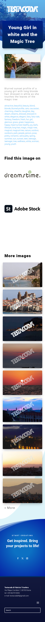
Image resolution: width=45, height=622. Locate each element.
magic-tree (32, 127)
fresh (23, 119)
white (28, 141)
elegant (22, 116)
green (21, 122)
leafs (35, 125)
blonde (7, 108)
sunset (20, 138)
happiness (29, 122)
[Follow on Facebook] (18, 558)
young (7, 144)
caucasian (34, 108)
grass (15, 122)
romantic (14, 136)
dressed (22, 114)
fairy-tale (35, 116)
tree (15, 141)
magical (8, 130)
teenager (8, 141)
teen (26, 138)
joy (31, 125)
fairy (29, 116)
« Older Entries (16, 507)
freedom (16, 119)
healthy (26, 125)
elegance (14, 116)
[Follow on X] (22, 558)
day (32, 111)
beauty (26, 105)
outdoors (8, 133)
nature (28, 130)
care (27, 108)
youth (13, 144)
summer (8, 138)
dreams (14, 114)
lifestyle (7, 127)
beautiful (18, 105)
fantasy (7, 119)
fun (27, 119)
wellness (21, 141)
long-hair (16, 127)
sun (14, 138)
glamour (8, 122)
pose (34, 133)
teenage (32, 138)
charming (8, 111)
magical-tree (18, 130)
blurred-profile (17, 108)
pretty (7, 136)
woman (35, 141)
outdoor (34, 130)
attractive (8, 105)
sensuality (24, 136)
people (21, 133)
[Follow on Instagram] (27, 558)
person (28, 133)
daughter (26, 111)
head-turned (16, 125)
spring (32, 136)
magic (24, 127)
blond (32, 105)
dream (7, 114)
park (16, 133)
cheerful (17, 111)
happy (7, 125)
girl (31, 119)
